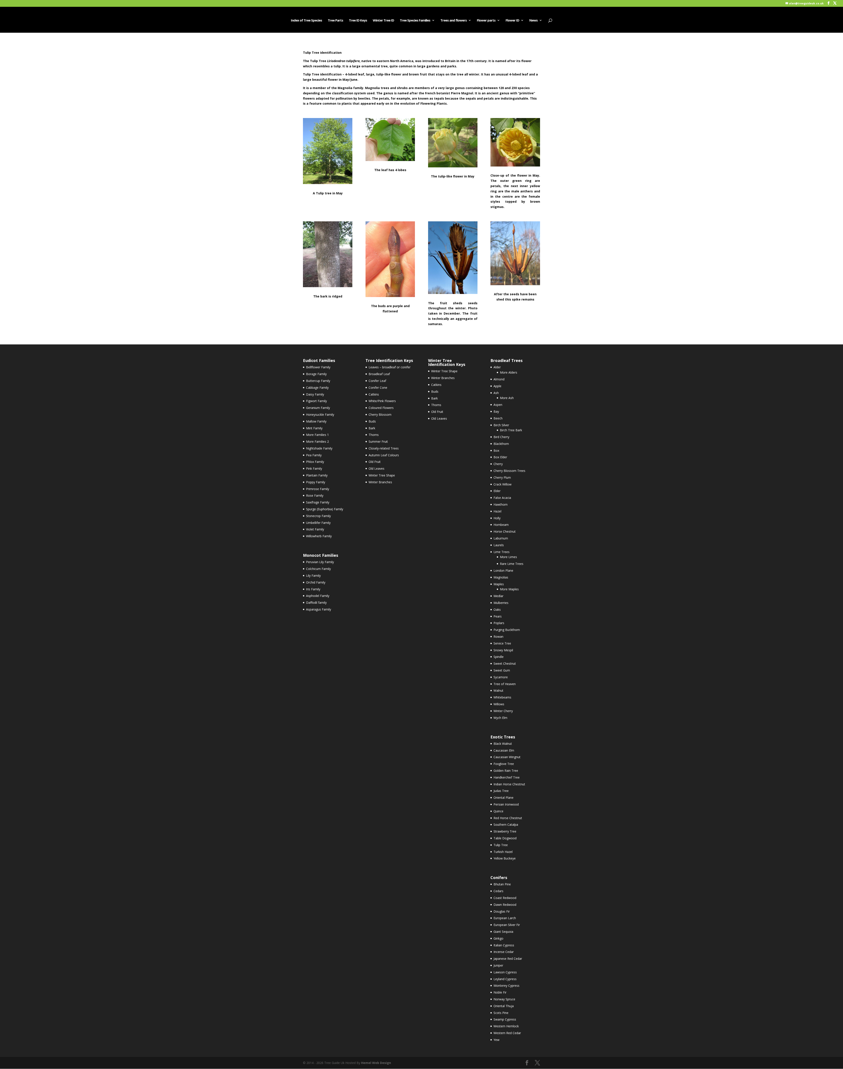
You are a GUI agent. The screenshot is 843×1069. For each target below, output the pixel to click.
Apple (497, 386)
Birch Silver (501, 425)
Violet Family (315, 529)
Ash (496, 393)
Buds (372, 421)
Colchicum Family (318, 569)
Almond (499, 379)
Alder (497, 367)
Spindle (499, 657)
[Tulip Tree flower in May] (452, 166)
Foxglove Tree (504, 764)
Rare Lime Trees (511, 564)
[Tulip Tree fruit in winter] (452, 293)
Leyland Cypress (505, 979)
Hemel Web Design (376, 1063)
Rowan (498, 636)
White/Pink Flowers (382, 401)
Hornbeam (501, 525)
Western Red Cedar (507, 1033)
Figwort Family (316, 401)
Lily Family (313, 575)
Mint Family (314, 428)
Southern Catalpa (506, 824)
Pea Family (314, 455)
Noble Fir (500, 992)
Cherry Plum (502, 477)
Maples (499, 584)
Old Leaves (376, 468)
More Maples (509, 589)
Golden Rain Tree (506, 770)
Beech (498, 418)
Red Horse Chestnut (508, 818)
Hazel (497, 511)
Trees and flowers (453, 20)
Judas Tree (501, 791)
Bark (372, 428)
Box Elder (500, 457)
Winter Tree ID (383, 20)
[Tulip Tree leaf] (390, 160)
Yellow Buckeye (505, 858)
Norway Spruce (504, 999)
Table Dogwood (505, 838)
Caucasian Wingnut (507, 757)
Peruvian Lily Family (320, 562)
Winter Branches (380, 482)
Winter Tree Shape (382, 475)
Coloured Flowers (381, 408)
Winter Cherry (503, 711)
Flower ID (512, 20)
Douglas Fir (502, 911)
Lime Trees (502, 552)
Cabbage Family (317, 387)
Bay (496, 411)
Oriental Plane (503, 797)
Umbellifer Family (318, 523)
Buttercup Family (318, 381)
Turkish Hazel (503, 852)
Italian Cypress (504, 945)
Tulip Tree (501, 845)
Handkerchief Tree (507, 777)
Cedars (498, 891)
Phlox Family (315, 462)
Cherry (498, 464)
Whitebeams (502, 697)
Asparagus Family (318, 609)
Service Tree (502, 643)
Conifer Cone (378, 387)
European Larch (505, 918)
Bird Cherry (501, 437)
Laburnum (501, 538)
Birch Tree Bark (511, 430)
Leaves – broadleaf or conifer (390, 367)
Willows (499, 704)
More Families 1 (317, 435)
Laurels (499, 545)
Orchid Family (315, 582)
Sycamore (501, 677)
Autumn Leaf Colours (384, 455)
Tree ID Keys (358, 20)
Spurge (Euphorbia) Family (324, 509)
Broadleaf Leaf (379, 374)
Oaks (497, 609)
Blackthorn (501, 444)
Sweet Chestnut (505, 663)
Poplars (499, 623)
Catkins (374, 394)
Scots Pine (501, 1013)
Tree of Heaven (505, 684)
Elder (497, 491)
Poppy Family (315, 482)
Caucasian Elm (504, 750)
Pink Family (314, 468)
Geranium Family (318, 408)
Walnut (498, 690)
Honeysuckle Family (320, 414)
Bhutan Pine (502, 884)
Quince (498, 811)
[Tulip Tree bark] (327, 286)
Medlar (498, 596)
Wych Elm (500, 718)
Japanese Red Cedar (508, 958)
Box (496, 450)
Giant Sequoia (503, 931)
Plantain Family (317, 475)
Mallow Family (316, 421)
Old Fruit (375, 462)
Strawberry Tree (505, 831)
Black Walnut (503, 743)
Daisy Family (315, 394)
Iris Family (313, 589)
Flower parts (486, 20)
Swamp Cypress (505, 1019)
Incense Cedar (504, 952)
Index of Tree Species (306, 20)
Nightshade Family (319, 448)
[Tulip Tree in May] (327, 183)
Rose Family (314, 495)
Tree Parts (335, 20)
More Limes (508, 557)
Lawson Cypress (505, 972)
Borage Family (316, 374)
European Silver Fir (507, 925)
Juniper (498, 965)
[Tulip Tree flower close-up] (515, 165)
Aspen (498, 405)
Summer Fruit (378, 441)
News (533, 20)
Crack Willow (503, 484)
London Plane (503, 570)
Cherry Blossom (380, 414)
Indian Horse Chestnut (509, 784)
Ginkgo (498, 938)
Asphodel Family (317, 596)
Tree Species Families (415, 20)
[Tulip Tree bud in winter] (390, 296)
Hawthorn (501, 504)
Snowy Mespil (503, 650)
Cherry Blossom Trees (509, 471)
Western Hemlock (506, 1026)
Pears (498, 616)
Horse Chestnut (505, 531)
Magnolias (501, 577)
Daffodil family (316, 602)
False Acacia (502, 498)
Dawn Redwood (505, 904)
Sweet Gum (502, 670)
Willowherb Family (319, 536)
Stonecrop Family (318, 516)
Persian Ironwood (506, 804)
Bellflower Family (318, 367)
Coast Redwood (505, 898)
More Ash (507, 398)
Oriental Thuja (504, 1006)
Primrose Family (317, 489)
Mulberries (501, 603)
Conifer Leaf (377, 381)
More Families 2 (317, 441)
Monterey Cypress (506, 985)
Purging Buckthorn (507, 630)
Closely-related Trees (384, 448)
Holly (497, 518)
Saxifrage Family (317, 502)
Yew (496, 1040)
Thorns (374, 435)
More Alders (508, 372)
